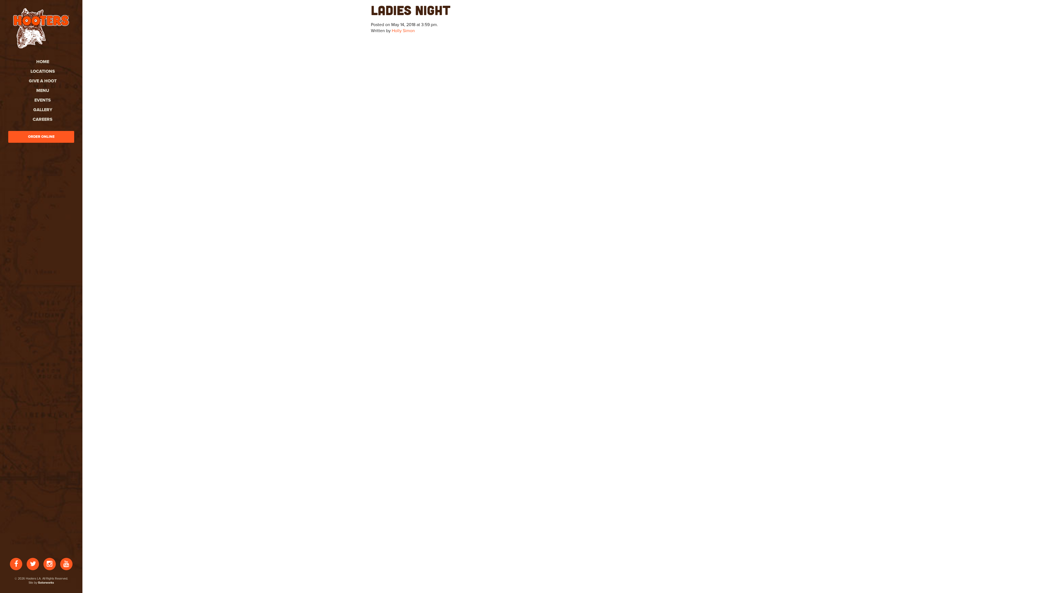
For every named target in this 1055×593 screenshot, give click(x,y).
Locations (42, 71)
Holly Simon (403, 30)
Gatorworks (46, 582)
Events (42, 100)
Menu (42, 90)
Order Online (41, 137)
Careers (42, 119)
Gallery (42, 110)
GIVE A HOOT (43, 81)
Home (42, 62)
